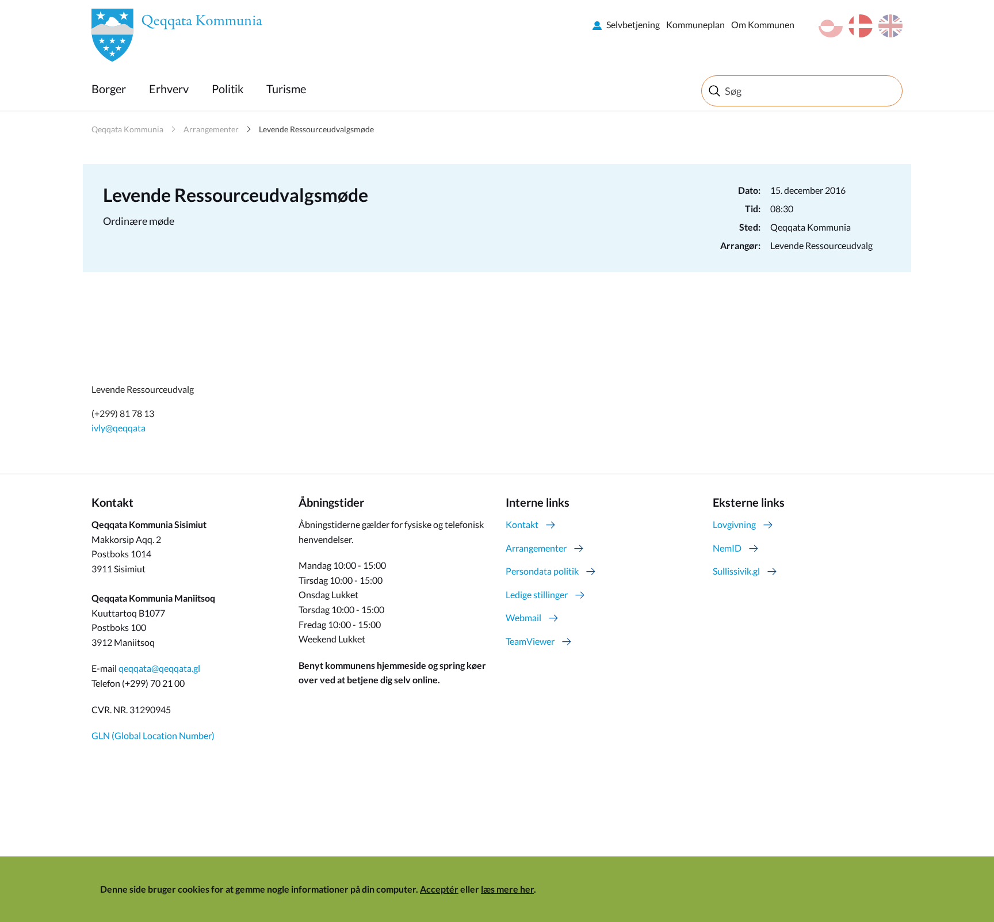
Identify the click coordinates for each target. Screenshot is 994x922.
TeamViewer (530, 641)
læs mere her (507, 888)
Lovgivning (734, 524)
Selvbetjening (633, 24)
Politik (227, 88)
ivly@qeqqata (118, 427)
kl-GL (831, 25)
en (890, 25)
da (860, 25)
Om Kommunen (762, 24)
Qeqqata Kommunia (127, 129)
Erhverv (169, 88)
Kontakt (522, 524)
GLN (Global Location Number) (153, 735)
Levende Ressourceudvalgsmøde (316, 129)
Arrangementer (211, 129)
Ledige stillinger (537, 594)
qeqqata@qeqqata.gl (159, 668)
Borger (108, 88)
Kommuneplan (695, 24)
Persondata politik (542, 570)
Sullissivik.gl (736, 570)
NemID (727, 547)
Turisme (286, 88)
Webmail (523, 617)
